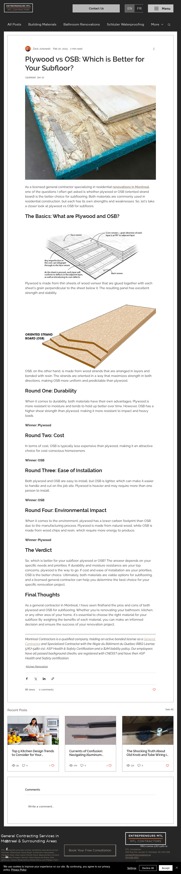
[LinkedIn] (7, 857)
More (155, 24)
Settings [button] (131, 868)
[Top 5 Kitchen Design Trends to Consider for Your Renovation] (33, 730)
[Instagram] (7, 841)
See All (169, 709)
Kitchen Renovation (37, 666)
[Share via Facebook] (26, 678)
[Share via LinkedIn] (44, 678)
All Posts (14, 24)
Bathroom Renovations (81, 24)
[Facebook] (7, 849)
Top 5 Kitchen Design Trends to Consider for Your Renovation (33, 753)
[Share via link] (52, 678)
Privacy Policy (19, 869)
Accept (166, 868)
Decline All (148, 868)
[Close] (177, 868)
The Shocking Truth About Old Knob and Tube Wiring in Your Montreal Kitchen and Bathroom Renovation (148, 753)
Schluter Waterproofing (125, 24)
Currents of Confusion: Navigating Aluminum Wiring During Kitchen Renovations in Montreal (87, 753)
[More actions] (154, 49)
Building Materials (42, 24)
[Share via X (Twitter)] (35, 678)
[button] (169, 24)
